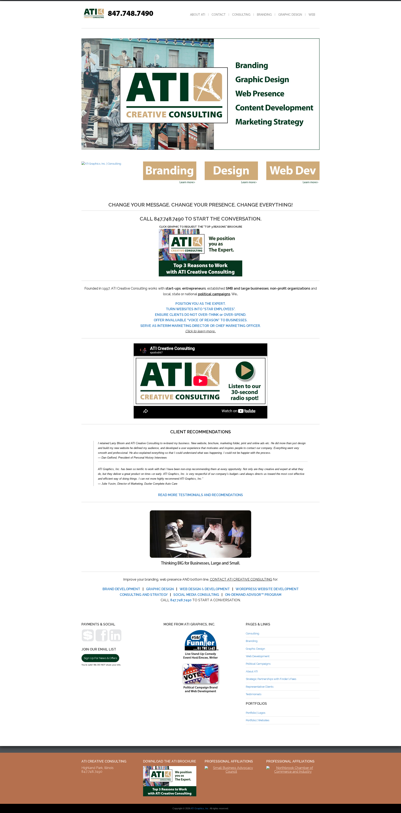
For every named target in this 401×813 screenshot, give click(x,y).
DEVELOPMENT (217, 589)
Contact (219, 14)
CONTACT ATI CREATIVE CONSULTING (241, 579)
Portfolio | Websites (257, 720)
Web (311, 14)
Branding (264, 14)
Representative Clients (259, 686)
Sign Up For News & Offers (100, 658)
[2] (198, 146)
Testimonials (253, 694)
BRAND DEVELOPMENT (121, 589)
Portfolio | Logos (255, 712)
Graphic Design (290, 14)
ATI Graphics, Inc (199, 808)
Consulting (241, 14)
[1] (194, 146)
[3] (202, 146)
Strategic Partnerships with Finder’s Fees (271, 679)
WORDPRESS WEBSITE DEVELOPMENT (267, 589)
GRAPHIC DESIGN (160, 589)
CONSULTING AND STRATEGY (144, 595)
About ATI (197, 14)
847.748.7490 (181, 600)
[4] (207, 146)
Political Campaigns (258, 663)
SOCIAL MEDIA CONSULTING (196, 595)
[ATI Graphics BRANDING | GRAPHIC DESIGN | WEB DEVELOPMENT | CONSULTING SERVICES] (118, 17)
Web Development (257, 656)
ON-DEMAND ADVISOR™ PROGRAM (253, 595)
